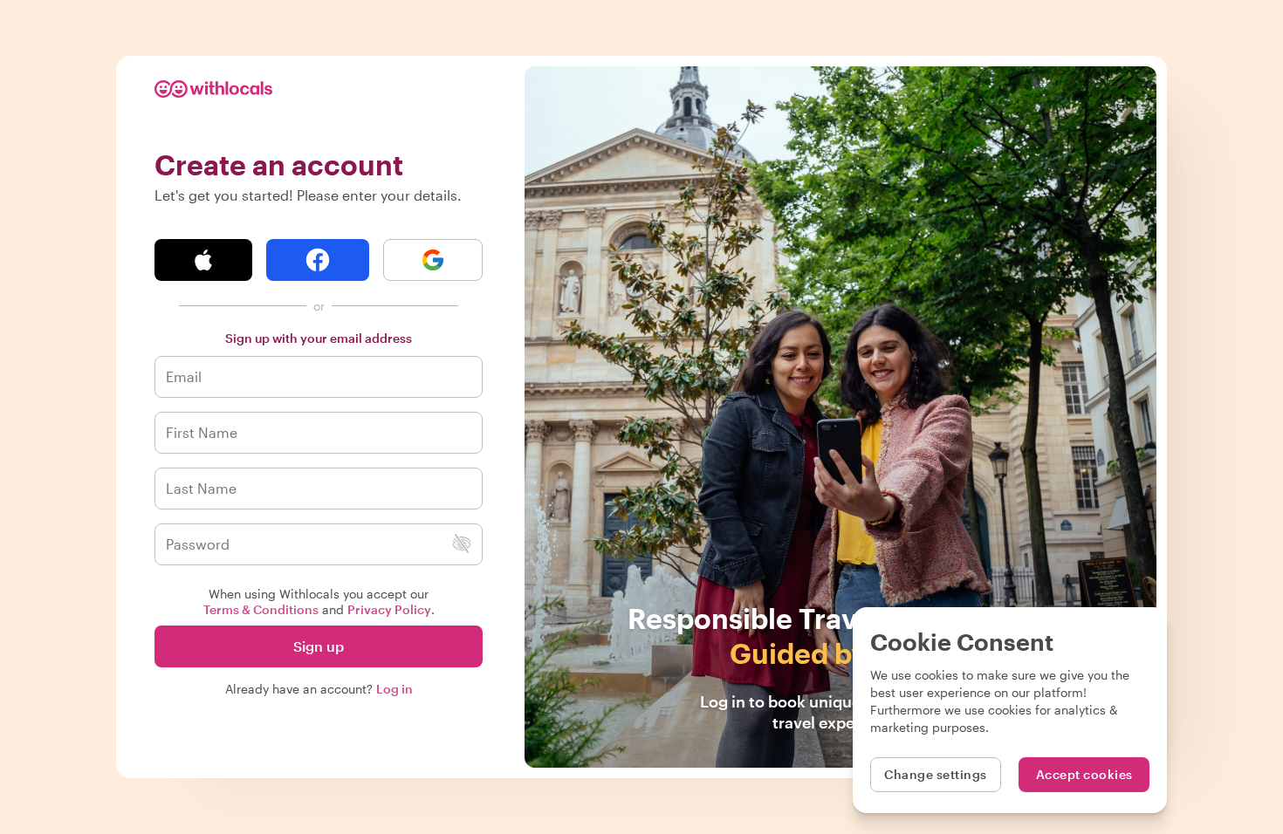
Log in (394, 688)
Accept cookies (1084, 774)
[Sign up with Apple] (203, 260)
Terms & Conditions (261, 609)
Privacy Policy (389, 609)
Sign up (318, 646)
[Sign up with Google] (433, 260)
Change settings (935, 774)
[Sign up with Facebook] (317, 260)
